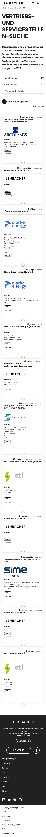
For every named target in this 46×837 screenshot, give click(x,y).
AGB (3, 829)
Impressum (6, 816)
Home (4, 8)
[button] (33, 3)
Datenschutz (7, 820)
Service (10, 8)
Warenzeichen (8, 833)
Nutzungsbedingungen (11, 824)
